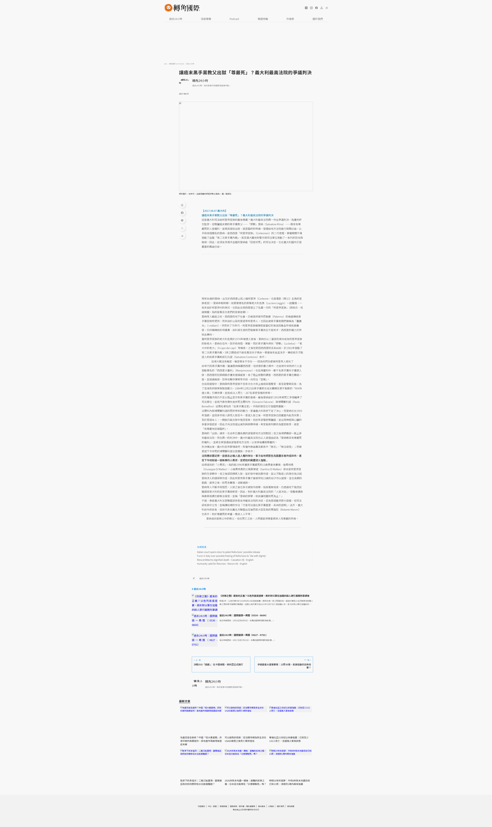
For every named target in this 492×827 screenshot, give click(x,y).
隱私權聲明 (250, 806)
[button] (306, 8)
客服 (215, 806)
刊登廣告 (201, 806)
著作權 (241, 806)
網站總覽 (290, 806)
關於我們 (318, 19)
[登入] (321, 8)
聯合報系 (261, 806)
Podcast (234, 19)
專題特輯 (263, 19)
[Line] (182, 220)
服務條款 (233, 806)
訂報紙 (271, 806)
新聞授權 (223, 806)
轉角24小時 (200, 80)
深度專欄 (206, 19)
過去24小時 (175, 19)
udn (165, 64)
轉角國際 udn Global (176, 64)
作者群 (290, 19)
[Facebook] (182, 212)
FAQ (209, 806)
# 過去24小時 (199, 588)
